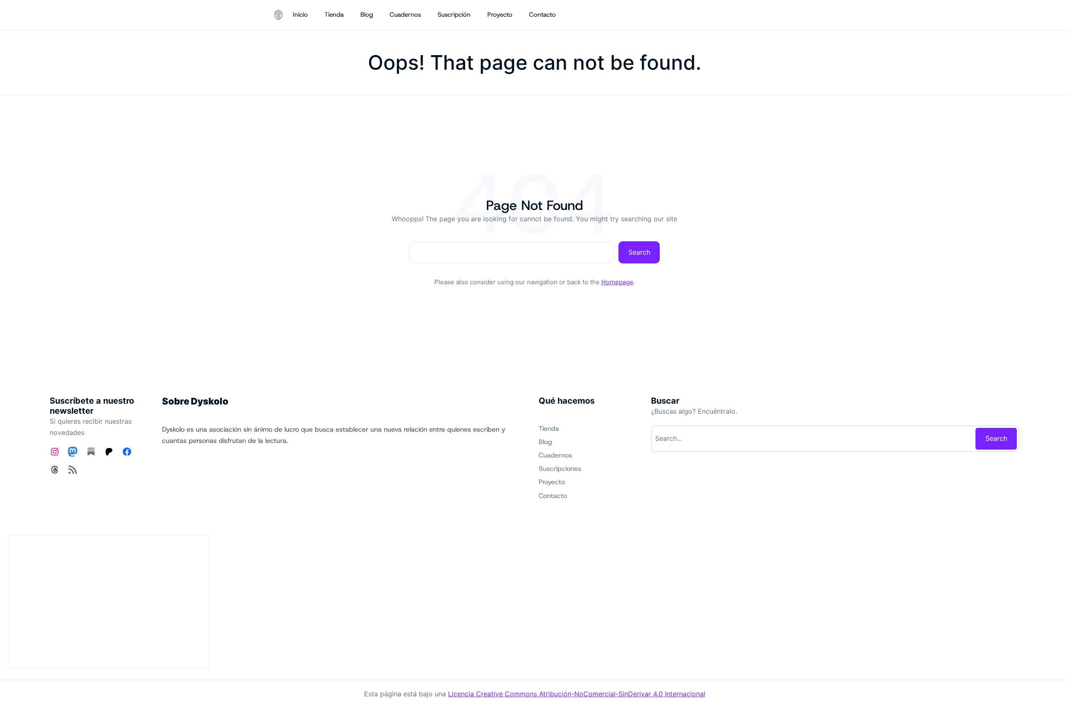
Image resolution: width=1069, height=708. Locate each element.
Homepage (617, 282)
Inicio (300, 14)
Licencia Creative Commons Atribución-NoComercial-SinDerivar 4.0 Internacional (576, 694)
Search (639, 252)
